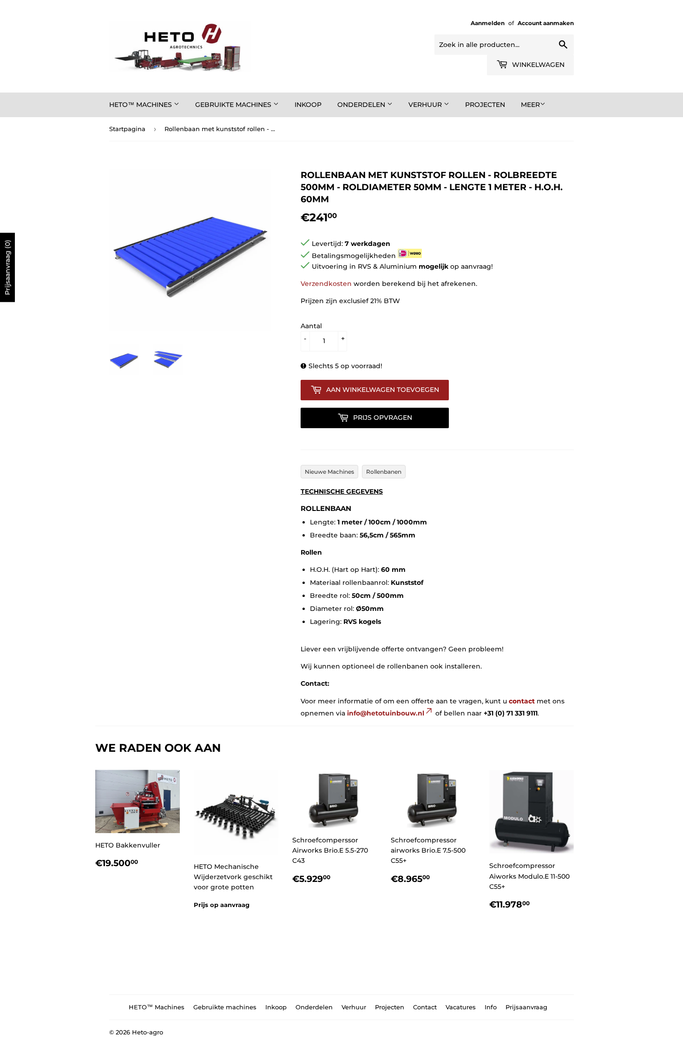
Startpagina (127, 128)
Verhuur (426, 104)
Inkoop (308, 104)
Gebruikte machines (234, 104)
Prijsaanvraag (526, 1007)
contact (522, 701)
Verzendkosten (326, 283)
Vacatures (461, 1007)
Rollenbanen (383, 471)
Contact (425, 1007)
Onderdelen (362, 104)
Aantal (311, 326)
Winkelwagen (537, 64)
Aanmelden (488, 23)
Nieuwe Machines (329, 471)
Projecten (485, 104)
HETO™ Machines (141, 104)
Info (491, 1007)
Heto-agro (147, 1032)
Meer (530, 104)
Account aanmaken (546, 23)
